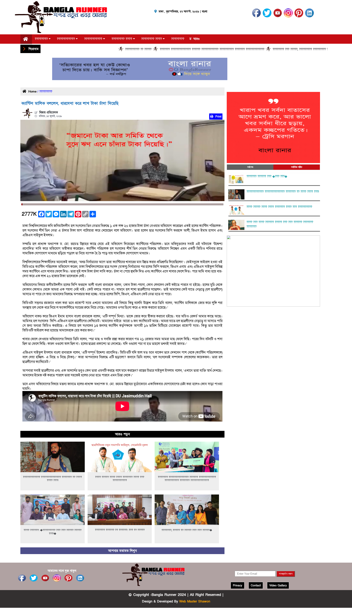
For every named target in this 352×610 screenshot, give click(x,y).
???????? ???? (122, 39)
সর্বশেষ (250, 167)
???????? (42, 39)
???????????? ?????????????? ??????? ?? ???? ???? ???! (52, 478)
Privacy (237, 585)
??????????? (66, 39)
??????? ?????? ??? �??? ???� (266, 176)
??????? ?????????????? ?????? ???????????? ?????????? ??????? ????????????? (188, 49)
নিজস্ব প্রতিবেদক (48, 112)
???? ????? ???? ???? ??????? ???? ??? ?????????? (119, 478)
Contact (256, 585)
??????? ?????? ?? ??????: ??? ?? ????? (120, 530)
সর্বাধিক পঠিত (296, 167)
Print (217, 116)
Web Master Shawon (194, 601)
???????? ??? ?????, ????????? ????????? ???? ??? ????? (285, 49)
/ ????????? (44, 92)
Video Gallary (278, 585)
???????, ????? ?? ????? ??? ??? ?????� (187, 530)
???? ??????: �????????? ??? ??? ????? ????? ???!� (52, 531)
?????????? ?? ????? (114, 49)
